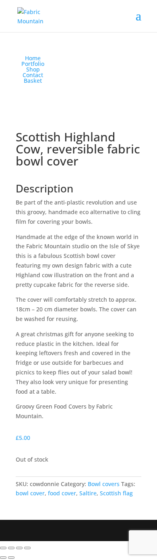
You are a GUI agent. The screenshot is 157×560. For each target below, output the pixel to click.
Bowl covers (104, 484)
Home (33, 58)
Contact (33, 75)
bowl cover (30, 493)
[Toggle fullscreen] (11, 548)
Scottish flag (116, 493)
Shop (33, 69)
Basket (33, 80)
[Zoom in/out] (3, 548)
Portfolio (32, 63)
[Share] (19, 548)
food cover (62, 493)
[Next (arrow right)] (11, 557)
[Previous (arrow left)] (3, 557)
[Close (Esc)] (27, 548)
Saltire (88, 493)
